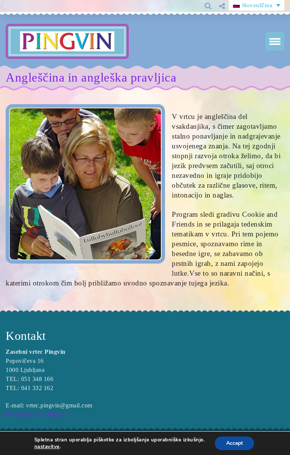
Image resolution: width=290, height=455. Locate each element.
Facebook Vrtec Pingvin (37, 414)
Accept (234, 443)
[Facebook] (219, 18)
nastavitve (47, 446)
